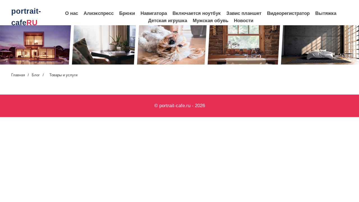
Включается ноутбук (196, 13)
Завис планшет (243, 13)
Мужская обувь (210, 20)
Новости (243, 20)
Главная (18, 75)
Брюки (127, 13)
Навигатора (154, 13)
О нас (71, 13)
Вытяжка (325, 13)
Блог (36, 75)
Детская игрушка (167, 20)
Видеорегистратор (288, 13)
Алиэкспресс (99, 13)
